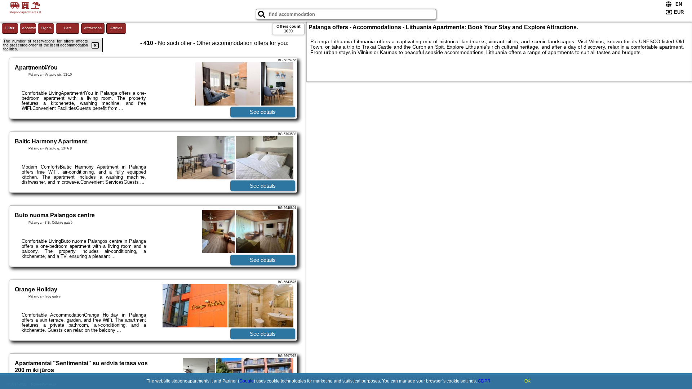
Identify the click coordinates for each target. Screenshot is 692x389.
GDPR (484, 381)
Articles (116, 28)
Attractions (93, 28)
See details (263, 112)
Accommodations (29, 28)
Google (246, 381)
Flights (46, 28)
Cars (67, 28)
